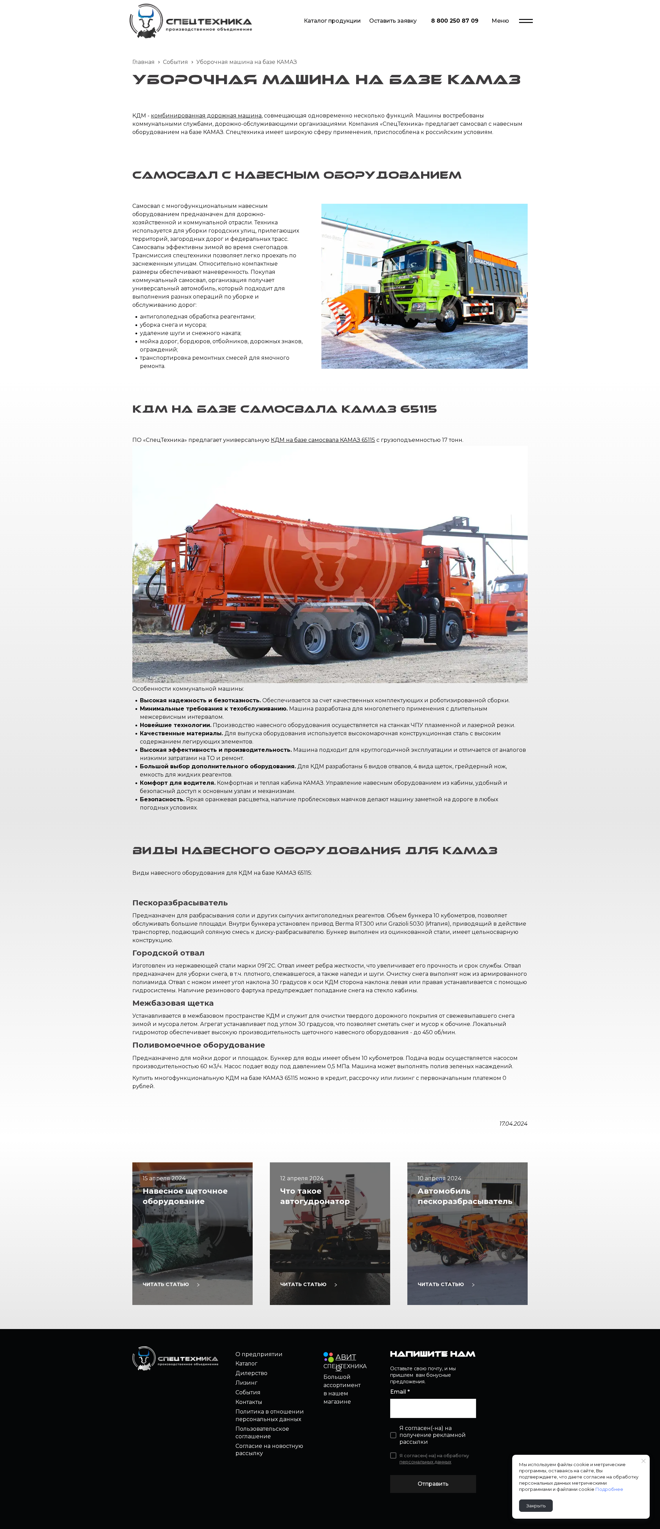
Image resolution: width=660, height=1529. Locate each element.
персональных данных (425, 1461)
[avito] (328, 1357)
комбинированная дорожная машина (206, 115)
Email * (400, 1391)
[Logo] (191, 20)
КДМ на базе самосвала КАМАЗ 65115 (323, 440)
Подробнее (609, 1489)
